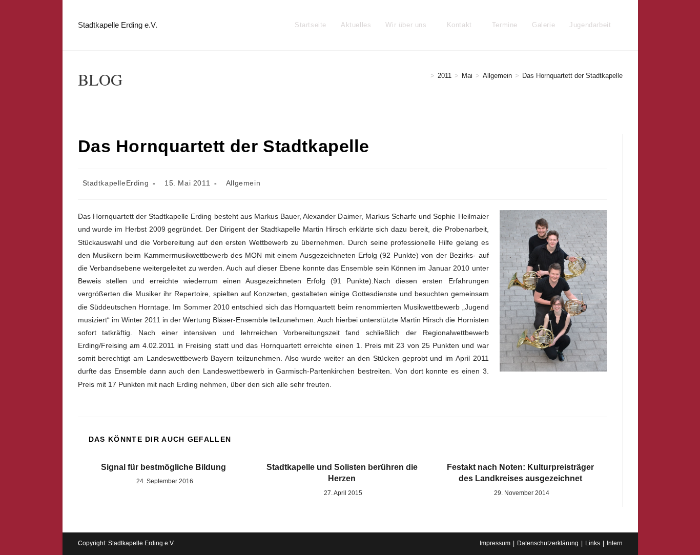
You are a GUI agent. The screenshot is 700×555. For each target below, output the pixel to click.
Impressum (495, 543)
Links (592, 543)
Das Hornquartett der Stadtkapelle (572, 75)
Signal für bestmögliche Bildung (163, 467)
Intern (615, 543)
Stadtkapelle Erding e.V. (117, 24)
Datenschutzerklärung (548, 543)
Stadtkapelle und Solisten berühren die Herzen (342, 473)
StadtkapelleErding (116, 183)
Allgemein (243, 183)
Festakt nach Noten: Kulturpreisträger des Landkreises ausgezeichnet (520, 473)
